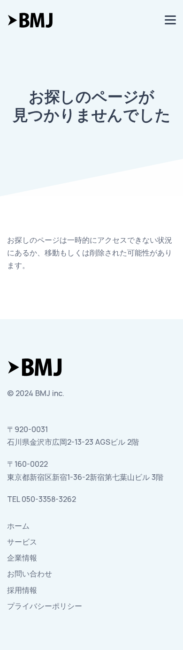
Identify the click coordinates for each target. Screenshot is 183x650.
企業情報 (22, 558)
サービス (22, 542)
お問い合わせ (29, 573)
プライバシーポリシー (44, 606)
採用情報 (22, 590)
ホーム (18, 526)
